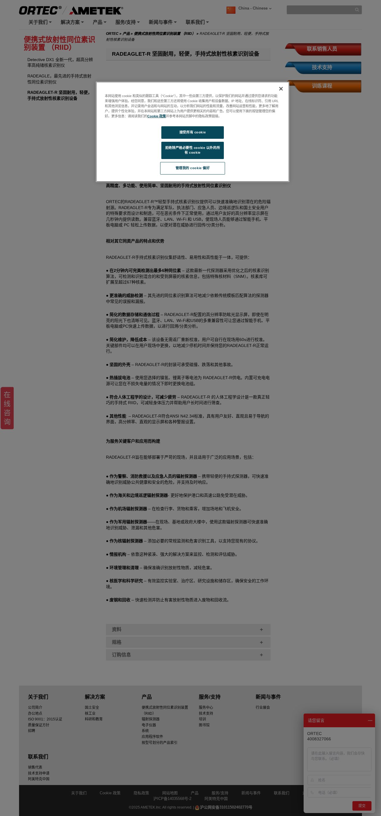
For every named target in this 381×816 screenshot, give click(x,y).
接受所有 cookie (192, 132)
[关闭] (281, 88)
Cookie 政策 (156, 116)
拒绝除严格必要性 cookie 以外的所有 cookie (192, 150)
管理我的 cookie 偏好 (193, 168)
